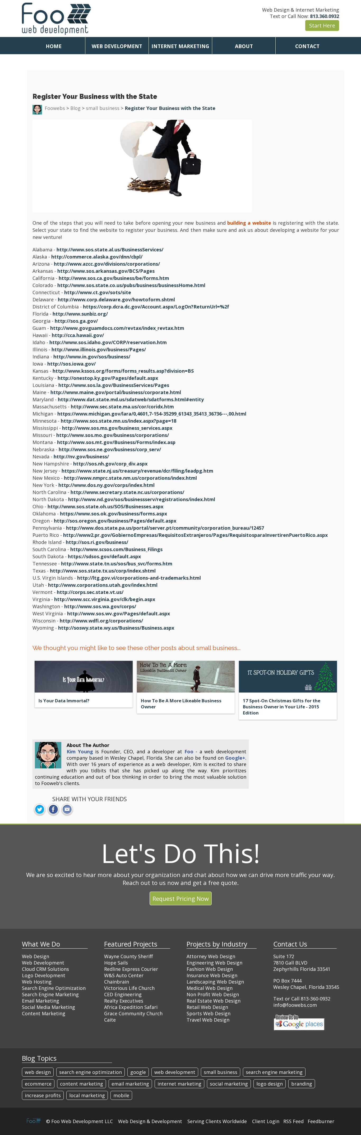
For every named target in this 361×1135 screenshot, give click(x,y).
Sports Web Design (208, 1013)
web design (38, 1072)
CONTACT (307, 46)
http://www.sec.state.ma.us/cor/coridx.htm (122, 406)
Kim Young (80, 751)
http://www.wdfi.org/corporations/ (101, 620)
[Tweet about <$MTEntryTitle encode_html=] (39, 809)
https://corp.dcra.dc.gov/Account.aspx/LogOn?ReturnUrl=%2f (156, 306)
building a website (249, 223)
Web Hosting (37, 982)
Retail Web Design (207, 1007)
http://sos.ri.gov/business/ (97, 542)
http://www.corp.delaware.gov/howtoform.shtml (116, 299)
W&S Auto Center (124, 975)
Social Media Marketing (48, 1007)
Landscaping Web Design (215, 982)
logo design (269, 1084)
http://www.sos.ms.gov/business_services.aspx (117, 428)
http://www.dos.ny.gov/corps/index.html (106, 485)
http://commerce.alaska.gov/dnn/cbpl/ (96, 256)
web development (174, 1072)
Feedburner (321, 1121)
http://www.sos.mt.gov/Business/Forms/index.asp (116, 442)
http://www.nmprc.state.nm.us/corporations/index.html (130, 478)
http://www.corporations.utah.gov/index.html (103, 585)
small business (220, 1072)
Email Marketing (40, 1001)
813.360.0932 (324, 16)
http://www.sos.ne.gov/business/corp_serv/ (110, 449)
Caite (110, 1020)
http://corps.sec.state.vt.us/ (90, 592)
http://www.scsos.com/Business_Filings (116, 549)
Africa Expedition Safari (131, 1007)
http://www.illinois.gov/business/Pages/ (99, 349)
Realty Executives (123, 1001)
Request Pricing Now (180, 898)
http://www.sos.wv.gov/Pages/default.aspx (118, 613)
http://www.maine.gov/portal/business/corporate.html (115, 392)
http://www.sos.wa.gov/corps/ (100, 606)
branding (301, 1084)
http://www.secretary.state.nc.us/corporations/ (127, 492)
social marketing (229, 1084)
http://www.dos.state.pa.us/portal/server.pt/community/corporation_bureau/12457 (165, 528)
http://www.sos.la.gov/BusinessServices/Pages (113, 385)
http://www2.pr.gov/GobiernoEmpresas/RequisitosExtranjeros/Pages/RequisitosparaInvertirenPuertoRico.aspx (195, 535)
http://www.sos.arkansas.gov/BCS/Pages (106, 271)
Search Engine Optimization (54, 988)
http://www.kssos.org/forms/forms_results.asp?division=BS (123, 371)
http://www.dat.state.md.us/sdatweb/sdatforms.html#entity (131, 399)
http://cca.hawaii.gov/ (78, 335)
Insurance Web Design (212, 975)
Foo (188, 751)
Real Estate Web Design (213, 1001)
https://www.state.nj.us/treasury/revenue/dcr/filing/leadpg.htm (137, 471)
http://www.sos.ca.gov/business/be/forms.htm (114, 278)
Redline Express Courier (131, 969)
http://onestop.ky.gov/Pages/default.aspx (108, 378)
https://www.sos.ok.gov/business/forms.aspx (113, 513)
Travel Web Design (208, 1020)
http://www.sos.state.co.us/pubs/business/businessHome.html (131, 285)
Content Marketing (43, 1013)
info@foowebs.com (295, 1005)
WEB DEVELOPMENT (117, 46)
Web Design (35, 956)
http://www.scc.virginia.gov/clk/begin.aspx (104, 599)
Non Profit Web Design (213, 994)
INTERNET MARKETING (180, 46)
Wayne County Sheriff (128, 956)
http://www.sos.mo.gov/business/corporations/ (112, 435)
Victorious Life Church (129, 988)
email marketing (130, 1084)
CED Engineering (123, 994)
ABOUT (244, 46)
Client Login (265, 1121)
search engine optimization (90, 1072)
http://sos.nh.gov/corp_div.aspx (110, 463)
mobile (121, 1095)
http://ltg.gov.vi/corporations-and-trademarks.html (139, 578)
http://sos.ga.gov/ (76, 321)
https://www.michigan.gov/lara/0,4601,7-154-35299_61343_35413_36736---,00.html (151, 413)
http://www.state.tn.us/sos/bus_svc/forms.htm (116, 563)
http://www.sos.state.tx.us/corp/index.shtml (103, 571)
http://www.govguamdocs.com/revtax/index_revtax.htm (117, 328)
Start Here (322, 25)
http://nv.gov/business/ (81, 456)
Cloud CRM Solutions (45, 969)
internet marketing (179, 1084)
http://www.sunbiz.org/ (80, 314)
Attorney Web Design (211, 956)
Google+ (235, 758)
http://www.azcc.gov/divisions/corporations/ (107, 264)
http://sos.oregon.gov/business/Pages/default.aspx (115, 521)
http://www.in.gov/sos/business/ (91, 356)
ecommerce (38, 1084)
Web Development (43, 962)
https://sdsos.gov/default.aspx (104, 556)
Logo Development (43, 975)
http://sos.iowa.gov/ (71, 364)
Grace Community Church (133, 1013)
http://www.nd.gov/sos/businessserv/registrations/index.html (141, 499)
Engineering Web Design (214, 962)
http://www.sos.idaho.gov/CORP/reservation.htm (108, 342)
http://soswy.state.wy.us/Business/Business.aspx (116, 628)
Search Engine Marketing (50, 994)
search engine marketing (274, 1072)
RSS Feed (293, 1121)
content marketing (81, 1084)
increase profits (43, 1095)
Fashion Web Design (210, 969)
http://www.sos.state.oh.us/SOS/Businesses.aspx (105, 506)
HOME (54, 46)
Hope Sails (116, 962)
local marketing (87, 1095)
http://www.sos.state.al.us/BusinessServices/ (110, 249)
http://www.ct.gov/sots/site (97, 292)
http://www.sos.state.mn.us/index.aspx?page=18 (118, 421)
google (138, 1072)
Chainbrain (116, 982)
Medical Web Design (210, 988)
